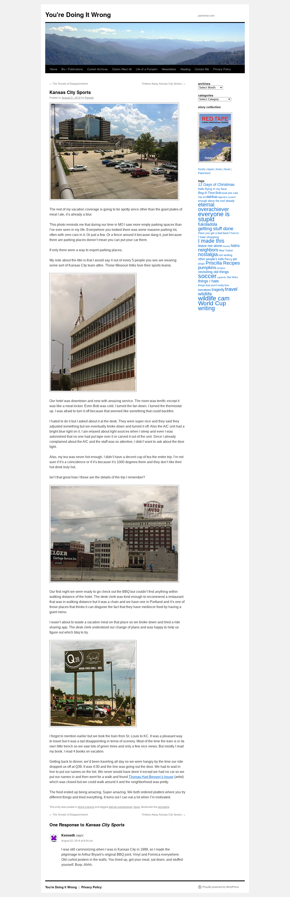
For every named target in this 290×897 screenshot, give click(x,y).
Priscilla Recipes (223, 263)
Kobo (219, 169)
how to (235, 233)
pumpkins (207, 267)
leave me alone (210, 246)
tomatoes (204, 290)
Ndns (235, 246)
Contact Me (202, 69)
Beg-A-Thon (206, 193)
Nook (227, 169)
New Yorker (226, 250)
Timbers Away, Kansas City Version (163, 83)
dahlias (212, 197)
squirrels (221, 277)
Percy (228, 259)
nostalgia (208, 254)
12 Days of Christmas (216, 184)
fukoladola (207, 224)
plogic (201, 263)
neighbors (208, 249)
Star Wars (232, 277)
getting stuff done (215, 228)
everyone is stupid (214, 217)
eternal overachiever (120, 807)
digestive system (227, 197)
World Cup (212, 303)
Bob (218, 193)
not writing (225, 255)
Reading (185, 69)
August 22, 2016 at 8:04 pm (77, 840)
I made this (211, 241)
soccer (207, 275)
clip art (202, 197)
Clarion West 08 (122, 69)
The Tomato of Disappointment (68, 83)
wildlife (205, 293)
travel (137, 807)
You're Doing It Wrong (78, 14)
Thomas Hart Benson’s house (151, 777)
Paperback (204, 173)
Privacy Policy (222, 69)
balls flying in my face (212, 189)
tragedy (218, 289)
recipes (221, 268)
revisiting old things (213, 272)
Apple (210, 169)
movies (226, 246)
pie (235, 259)
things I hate (208, 281)
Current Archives (97, 69)
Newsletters (169, 69)
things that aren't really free (213, 285)
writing (206, 308)
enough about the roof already (216, 200)
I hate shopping (208, 237)
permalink (163, 807)
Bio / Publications (72, 69)
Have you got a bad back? (214, 233)
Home (53, 69)
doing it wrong (86, 807)
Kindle (202, 169)
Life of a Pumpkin (147, 69)
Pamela (89, 97)
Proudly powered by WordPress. (220, 887)
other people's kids (211, 259)
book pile (227, 193)
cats (235, 193)
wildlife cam (213, 298)
